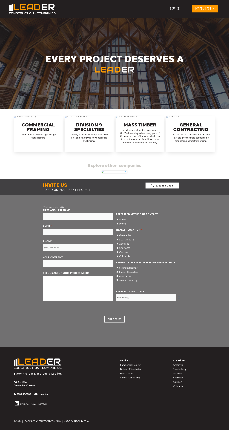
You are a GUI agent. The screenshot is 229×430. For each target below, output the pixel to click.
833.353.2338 (23, 394)
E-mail (122, 219)
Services (175, 8)
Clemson (124, 252)
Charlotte (124, 247)
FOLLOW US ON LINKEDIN (33, 404)
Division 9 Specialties (128, 272)
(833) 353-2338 (164, 185)
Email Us (43, 394)
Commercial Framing (128, 267)
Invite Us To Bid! (205, 8)
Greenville (125, 235)
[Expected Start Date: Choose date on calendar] (178, 297)
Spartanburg (126, 239)
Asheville (124, 243)
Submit (114, 319)
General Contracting (128, 280)
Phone (122, 223)
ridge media (81, 421)
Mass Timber (125, 276)
